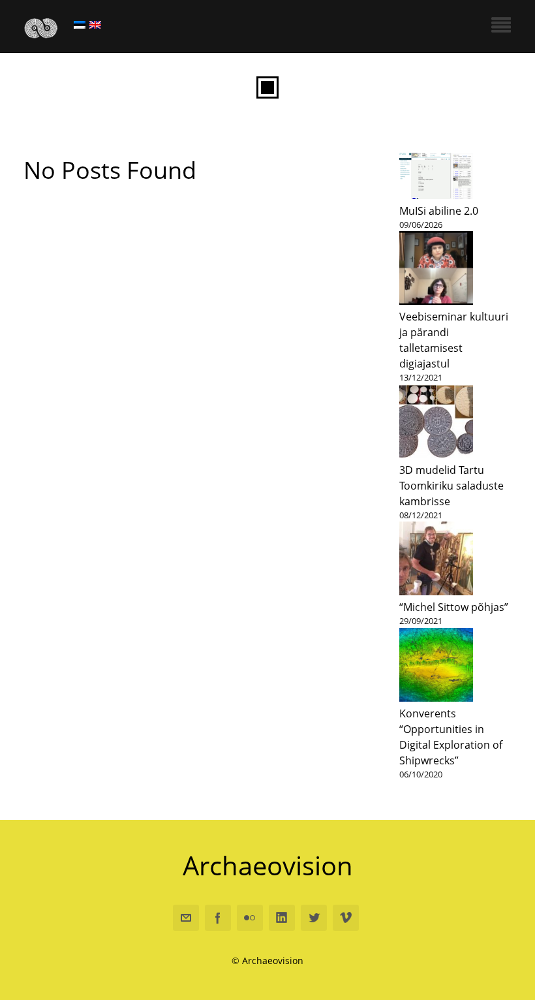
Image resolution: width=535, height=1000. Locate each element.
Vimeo (346, 918)
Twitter (314, 918)
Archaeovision (268, 865)
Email (186, 918)
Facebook (218, 918)
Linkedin (282, 918)
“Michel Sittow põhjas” (453, 607)
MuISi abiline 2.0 (438, 211)
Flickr (250, 918)
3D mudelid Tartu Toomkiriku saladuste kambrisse (451, 485)
